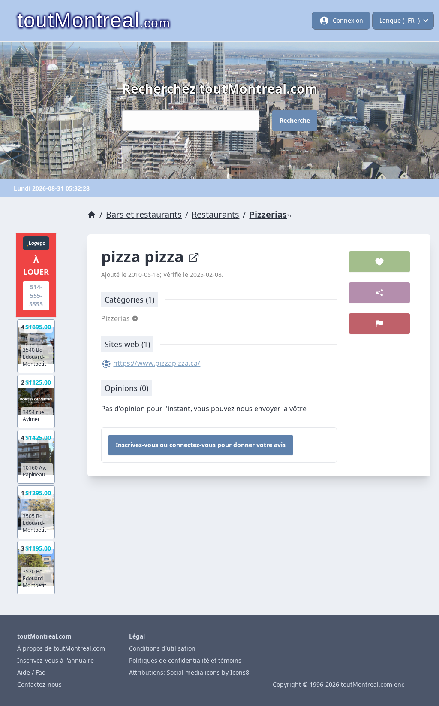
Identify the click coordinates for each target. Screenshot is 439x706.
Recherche (295, 120)
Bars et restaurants (144, 214)
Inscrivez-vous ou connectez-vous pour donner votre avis (201, 445)
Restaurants (215, 214)
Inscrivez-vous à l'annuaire (55, 660)
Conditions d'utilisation (162, 648)
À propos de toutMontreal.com (61, 648)
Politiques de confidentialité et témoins (185, 660)
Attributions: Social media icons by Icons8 (189, 672)
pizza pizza (144, 256)
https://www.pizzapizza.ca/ (156, 363)
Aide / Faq (31, 672)
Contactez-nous (39, 684)
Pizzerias (268, 214)
